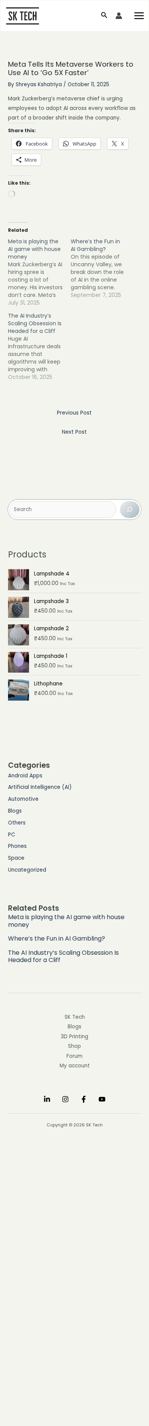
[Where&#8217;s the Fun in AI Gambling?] (102, 268)
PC (11, 834)
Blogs (15, 811)
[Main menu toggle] (139, 15)
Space (16, 858)
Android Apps (25, 775)
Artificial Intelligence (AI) (40, 787)
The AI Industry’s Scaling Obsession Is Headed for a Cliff (63, 956)
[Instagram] (65, 1099)
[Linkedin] (47, 1099)
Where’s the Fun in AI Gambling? (56, 938)
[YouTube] (102, 1099)
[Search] (129, 509)
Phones (17, 846)
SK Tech (75, 1017)
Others (17, 822)
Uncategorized (27, 870)
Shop (74, 1046)
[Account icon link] (118, 15)
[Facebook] (83, 1099)
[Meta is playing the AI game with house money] (39, 272)
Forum (74, 1056)
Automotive (23, 799)
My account (75, 1065)
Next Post (74, 432)
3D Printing (74, 1036)
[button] (104, 15)
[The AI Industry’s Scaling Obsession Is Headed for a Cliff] (39, 346)
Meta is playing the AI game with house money (66, 920)
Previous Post (74, 412)
